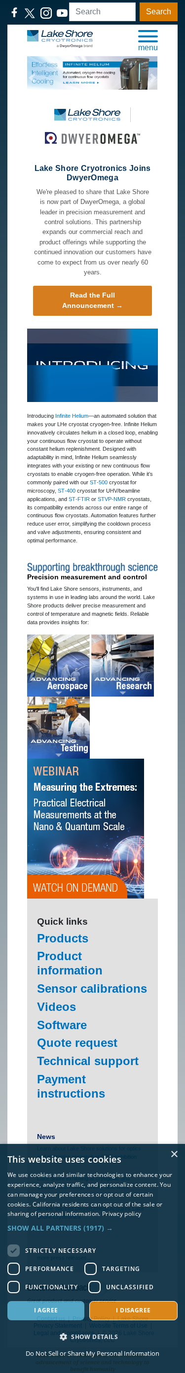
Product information (70, 963)
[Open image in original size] (60, 38)
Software (62, 1025)
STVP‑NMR (112, 499)
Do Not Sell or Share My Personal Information (92, 1353)
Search (158, 11)
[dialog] (92, 1258)
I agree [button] (46, 1310)
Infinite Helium (71, 416)
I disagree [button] (133, 1310)
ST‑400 (66, 491)
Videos (56, 1006)
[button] (148, 40)
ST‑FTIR (79, 499)
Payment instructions (71, 1086)
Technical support (88, 1061)
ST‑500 (99, 482)
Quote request (77, 1042)
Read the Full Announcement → (92, 301)
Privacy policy (121, 1213)
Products (62, 938)
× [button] (174, 1154)
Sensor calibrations (92, 988)
